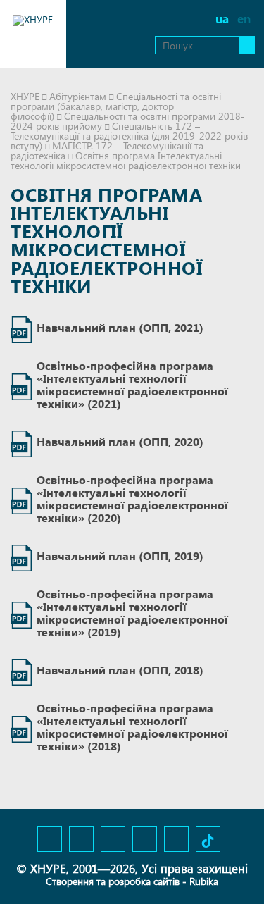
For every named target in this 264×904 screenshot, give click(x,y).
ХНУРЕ (25, 96)
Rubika (203, 881)
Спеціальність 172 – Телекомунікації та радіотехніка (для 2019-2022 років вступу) (129, 135)
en (244, 19)
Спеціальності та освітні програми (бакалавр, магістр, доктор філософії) (116, 106)
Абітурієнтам (77, 96)
